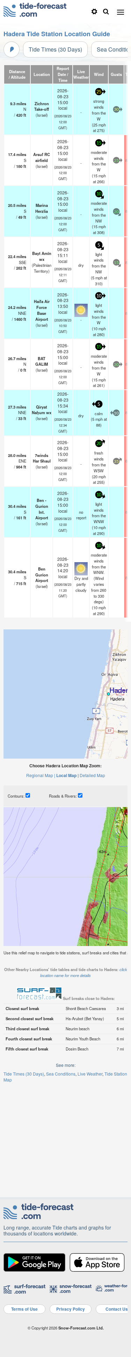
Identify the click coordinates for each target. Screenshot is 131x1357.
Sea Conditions (60, 1074)
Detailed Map (92, 775)
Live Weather (90, 1074)
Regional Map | (40, 775)
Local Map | (67, 775)
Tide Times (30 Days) (55, 49)
